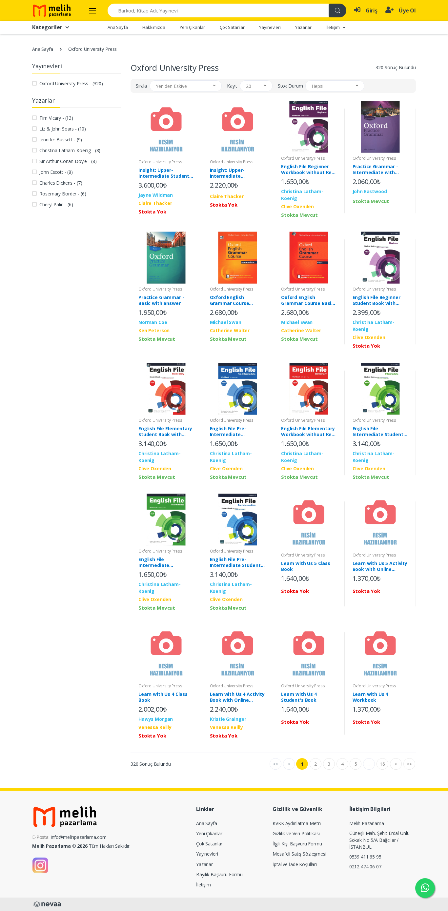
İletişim (203, 884)
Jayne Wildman (155, 195)
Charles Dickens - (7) (60, 183)
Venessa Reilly (155, 727)
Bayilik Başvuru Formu (219, 874)
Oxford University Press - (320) (71, 83)
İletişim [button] (333, 27)
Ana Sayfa (118, 27)
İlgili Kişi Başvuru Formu (297, 843)
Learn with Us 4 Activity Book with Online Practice (237, 697)
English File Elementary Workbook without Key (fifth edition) (308, 431)
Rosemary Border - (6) (62, 194)
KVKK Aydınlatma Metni (297, 823)
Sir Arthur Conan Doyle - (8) (67, 161)
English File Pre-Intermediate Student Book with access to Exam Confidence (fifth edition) (237, 562)
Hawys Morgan (155, 719)
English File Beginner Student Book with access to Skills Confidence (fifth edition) (376, 300)
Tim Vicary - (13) (56, 118)
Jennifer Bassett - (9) (60, 139)
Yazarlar (303, 27)
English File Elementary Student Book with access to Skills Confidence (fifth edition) (165, 431)
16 (382, 764)
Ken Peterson (154, 330)
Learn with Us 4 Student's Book (299, 697)
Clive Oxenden (297, 206)
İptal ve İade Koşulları (295, 864)
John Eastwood (370, 191)
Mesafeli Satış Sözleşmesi (299, 854)
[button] (186, 85)
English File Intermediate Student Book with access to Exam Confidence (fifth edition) (380, 431)
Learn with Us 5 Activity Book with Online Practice (380, 566)
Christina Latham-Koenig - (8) (69, 150)
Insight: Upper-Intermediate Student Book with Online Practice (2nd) (163, 173)
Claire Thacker (155, 203)
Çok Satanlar (232, 27)
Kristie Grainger (228, 719)
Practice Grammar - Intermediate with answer (375, 169)
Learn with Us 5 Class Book (305, 566)
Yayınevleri (269, 27)
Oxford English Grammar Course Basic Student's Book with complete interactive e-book (308, 300)
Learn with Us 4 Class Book (163, 697)
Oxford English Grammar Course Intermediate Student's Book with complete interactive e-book (237, 300)
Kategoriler (47, 27)
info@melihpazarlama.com (79, 837)
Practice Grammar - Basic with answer (161, 300)
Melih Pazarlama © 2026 (60, 846)
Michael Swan (225, 322)
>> (409, 764)
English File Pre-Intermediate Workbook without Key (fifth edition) (236, 431)
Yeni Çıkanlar (192, 27)
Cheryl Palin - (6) (56, 204)
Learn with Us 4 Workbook (370, 697)
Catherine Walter (230, 330)
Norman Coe (152, 322)
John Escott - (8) (56, 172)
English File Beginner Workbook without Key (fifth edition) (307, 169)
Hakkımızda (153, 27)
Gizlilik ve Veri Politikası (296, 833)
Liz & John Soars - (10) (62, 129)
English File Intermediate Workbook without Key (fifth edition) (165, 562)
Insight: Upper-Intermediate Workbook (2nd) (228, 173)
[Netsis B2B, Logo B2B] (47, 904)
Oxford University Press (160, 162)
